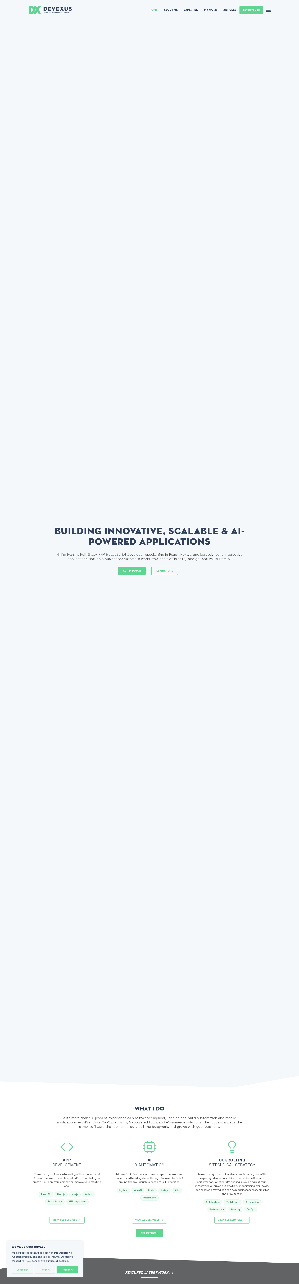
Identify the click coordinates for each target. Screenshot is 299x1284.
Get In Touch (251, 10)
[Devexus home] (50, 9)
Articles (229, 9)
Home (153, 9)
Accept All (68, 1269)
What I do (149, 1108)
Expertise (191, 9)
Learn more (164, 570)
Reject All (45, 1269)
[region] (45, 1259)
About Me (171, 9)
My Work (210, 9)
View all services (65, 1219)
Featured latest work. (147, 1272)
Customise (23, 1269)
